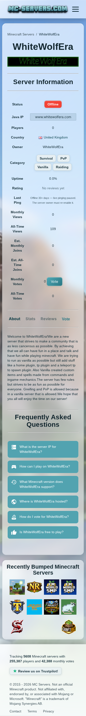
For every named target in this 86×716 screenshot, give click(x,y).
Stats (30, 319)
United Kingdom (56, 137)
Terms (32, 711)
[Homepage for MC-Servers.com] (37, 10)
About (14, 319)
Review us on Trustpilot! (38, 671)
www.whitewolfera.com (53, 117)
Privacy (48, 711)
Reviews (49, 319)
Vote (54, 281)
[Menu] (75, 9)
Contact (15, 711)
